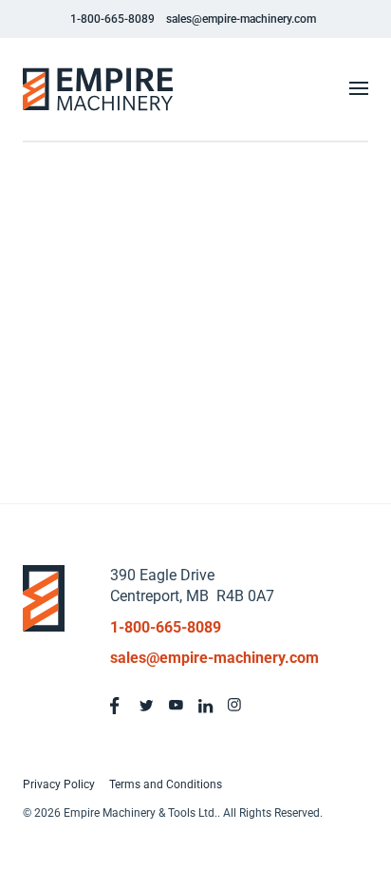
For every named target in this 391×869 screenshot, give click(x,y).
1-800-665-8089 (112, 19)
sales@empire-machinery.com (241, 19)
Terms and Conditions (165, 784)
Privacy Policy (59, 784)
